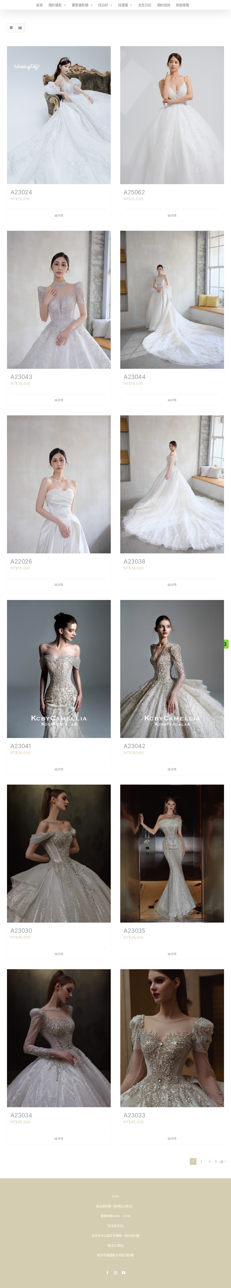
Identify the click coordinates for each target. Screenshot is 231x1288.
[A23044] (172, 300)
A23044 (135, 376)
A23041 (20, 745)
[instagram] (115, 1272)
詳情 (60, 215)
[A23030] (59, 854)
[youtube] (123, 1272)
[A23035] (172, 854)
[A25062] (172, 115)
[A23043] (59, 300)
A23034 (21, 1115)
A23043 (21, 376)
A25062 (134, 192)
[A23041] (59, 669)
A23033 (134, 1115)
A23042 (135, 745)
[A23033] (172, 1038)
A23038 (134, 561)
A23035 (134, 930)
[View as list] (20, 27)
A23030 (21, 930)
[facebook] (107, 1272)
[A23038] (172, 484)
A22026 (21, 561)
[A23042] (172, 669)
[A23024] (59, 115)
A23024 (21, 192)
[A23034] (59, 1038)
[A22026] (59, 484)
